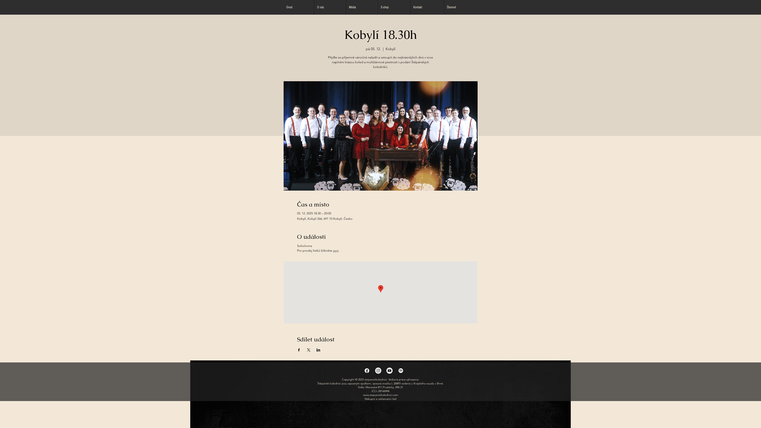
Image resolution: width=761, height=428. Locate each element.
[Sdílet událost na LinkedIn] (318, 350)
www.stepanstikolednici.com (380, 395)
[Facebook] (367, 371)
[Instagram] (378, 371)
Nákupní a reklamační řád (380, 399)
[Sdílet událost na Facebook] (299, 350)
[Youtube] (389, 371)
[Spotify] (401, 371)
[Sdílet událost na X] (309, 350)
